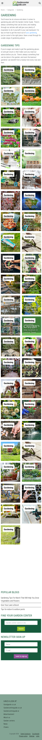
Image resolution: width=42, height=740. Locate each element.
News (6, 724)
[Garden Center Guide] (21, 3)
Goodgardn (35, 734)
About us (7, 717)
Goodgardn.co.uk (10, 704)
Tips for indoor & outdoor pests (13, 609)
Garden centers (9, 721)
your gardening (31, 33)
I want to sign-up (21, 656)
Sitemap (31, 736)
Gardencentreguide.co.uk (13, 708)
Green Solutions (26, 734)
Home (3, 10)
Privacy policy (23, 736)
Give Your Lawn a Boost (10, 605)
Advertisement (9, 714)
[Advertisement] (21, 567)
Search (21, 629)
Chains (6, 727)
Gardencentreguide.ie (11, 711)
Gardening (20, 10)
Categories (10, 10)
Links (37, 736)
